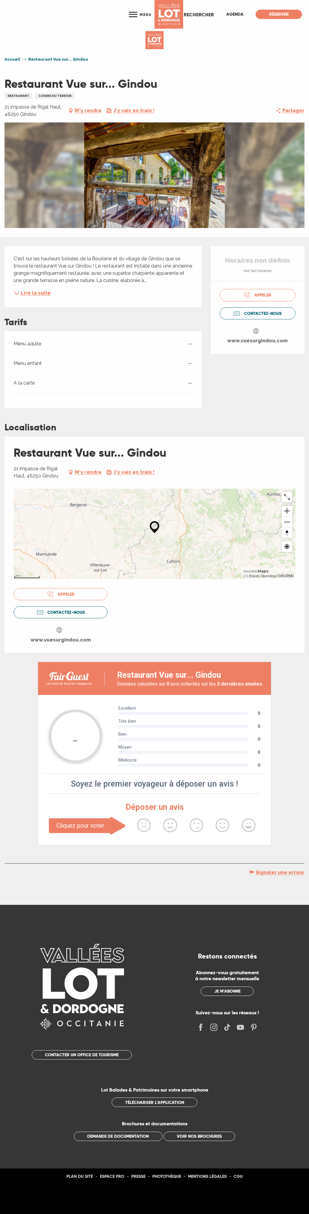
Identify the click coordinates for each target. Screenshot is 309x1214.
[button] (199, 14)
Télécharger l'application (154, 1102)
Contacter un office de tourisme (82, 1054)
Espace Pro (112, 1176)
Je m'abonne (227, 991)
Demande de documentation (118, 1136)
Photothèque (166, 1176)
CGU (238, 1176)
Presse (138, 1176)
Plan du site (79, 1176)
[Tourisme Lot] (168, 14)
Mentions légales (207, 1176)
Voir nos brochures (199, 1136)
